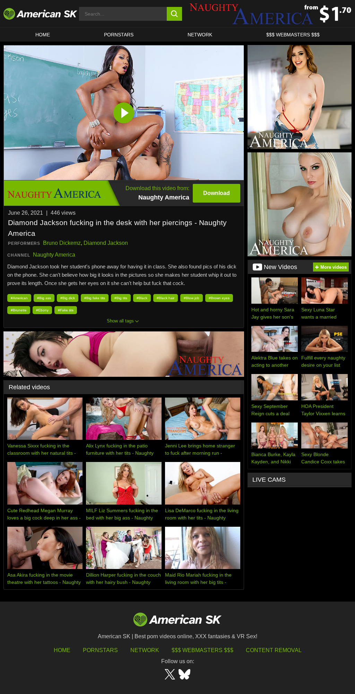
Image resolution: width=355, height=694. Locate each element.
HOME (42, 34)
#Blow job (191, 298)
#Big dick (67, 298)
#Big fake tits (94, 298)
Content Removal (274, 650)
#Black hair (165, 298)
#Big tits (120, 298)
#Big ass (44, 298)
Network (200, 34)
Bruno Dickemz (62, 243)
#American (19, 298)
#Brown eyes (219, 298)
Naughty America (54, 255)
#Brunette (19, 310)
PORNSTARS (118, 34)
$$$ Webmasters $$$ (202, 650)
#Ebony (42, 310)
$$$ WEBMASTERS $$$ (293, 34)
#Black (142, 298)
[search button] (174, 14)
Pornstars (100, 650)
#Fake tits (65, 310)
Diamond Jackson (106, 243)
